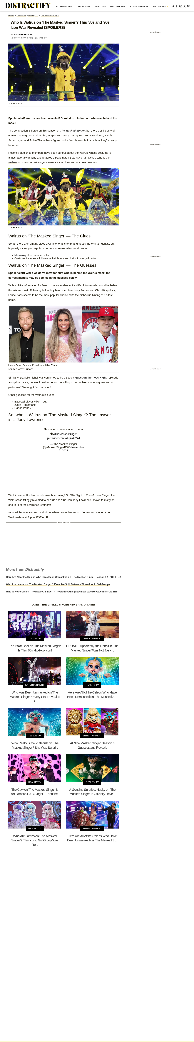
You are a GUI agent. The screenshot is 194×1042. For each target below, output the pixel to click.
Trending (100, 6)
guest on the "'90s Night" (91, 377)
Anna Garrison (23, 34)
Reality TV (33, 15)
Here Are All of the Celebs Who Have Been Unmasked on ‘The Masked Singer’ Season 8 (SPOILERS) (63, 577)
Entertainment (65, 6)
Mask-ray (20, 255)
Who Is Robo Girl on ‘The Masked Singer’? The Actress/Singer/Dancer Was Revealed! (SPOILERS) (62, 591)
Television (84, 6)
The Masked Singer (50, 15)
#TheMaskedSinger (65, 434)
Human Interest (138, 6)
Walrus (12, 162)
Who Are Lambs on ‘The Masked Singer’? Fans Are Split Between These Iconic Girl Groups (58, 584)
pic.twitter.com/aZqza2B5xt (63, 438)
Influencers (117, 6)
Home (11, 15)
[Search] (172, 6)
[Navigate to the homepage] (28, 5)
